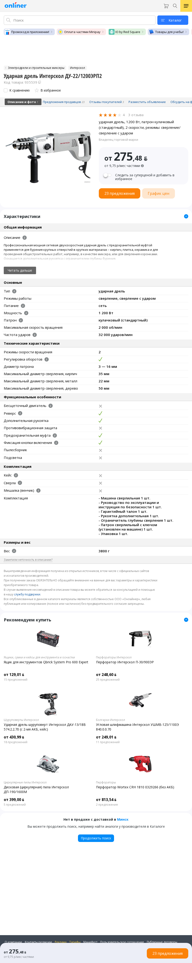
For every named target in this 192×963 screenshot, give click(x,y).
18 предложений (15, 742)
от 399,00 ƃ (14, 799)
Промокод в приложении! (30, 32)
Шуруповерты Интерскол (21, 720)
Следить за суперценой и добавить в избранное (144, 177)
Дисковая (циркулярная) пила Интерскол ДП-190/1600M (36, 789)
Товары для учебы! (169, 32)
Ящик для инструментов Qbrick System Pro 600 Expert (46, 662)
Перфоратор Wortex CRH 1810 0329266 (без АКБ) (135, 787)
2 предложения (107, 804)
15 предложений (15, 679)
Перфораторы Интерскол (114, 657)
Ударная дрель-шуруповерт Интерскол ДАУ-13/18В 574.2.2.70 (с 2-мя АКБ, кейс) (45, 726)
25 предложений (108, 679)
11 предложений (108, 742)
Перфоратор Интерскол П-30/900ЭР (125, 662)
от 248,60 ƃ (106, 674)
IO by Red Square (127, 32)
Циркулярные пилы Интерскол (25, 782)
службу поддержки (27, 594)
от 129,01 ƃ (14, 674)
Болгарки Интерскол (110, 720)
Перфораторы (106, 782)
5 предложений (15, 804)
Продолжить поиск (96, 838)
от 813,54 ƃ (106, 799)
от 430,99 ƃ (14, 737)
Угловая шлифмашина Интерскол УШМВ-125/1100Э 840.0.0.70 (137, 726)
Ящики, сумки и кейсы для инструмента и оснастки (39, 657)
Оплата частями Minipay (82, 32)
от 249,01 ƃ (106, 737)
